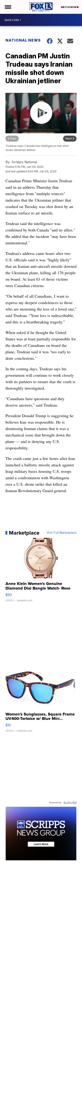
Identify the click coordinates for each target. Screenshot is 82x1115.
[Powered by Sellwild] (70, 802)
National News (23, 40)
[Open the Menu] (7, 7)
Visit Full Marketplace (62, 532)
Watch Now (69, 7)
